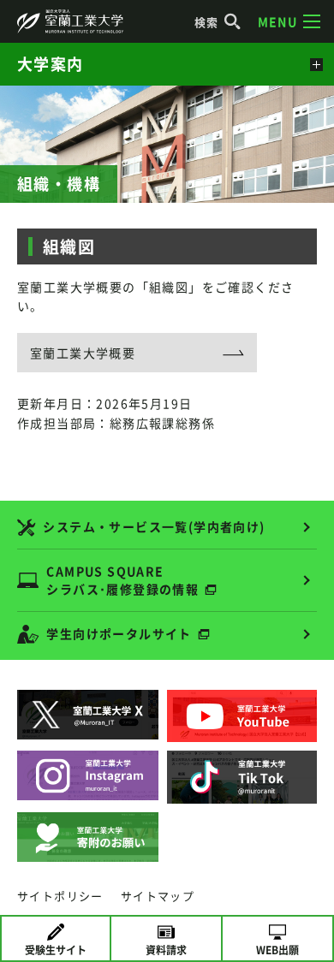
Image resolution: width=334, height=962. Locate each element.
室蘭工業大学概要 (82, 352)
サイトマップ (157, 896)
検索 (206, 22)
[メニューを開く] (314, 64)
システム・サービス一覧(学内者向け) (154, 526)
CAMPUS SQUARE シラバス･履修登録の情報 (122, 579)
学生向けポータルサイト (118, 633)
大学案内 (50, 63)
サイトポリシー (60, 896)
